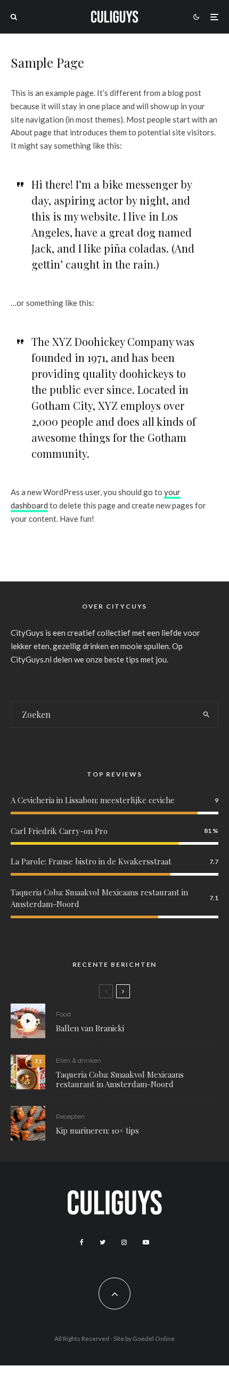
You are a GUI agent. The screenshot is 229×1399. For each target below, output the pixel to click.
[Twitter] (102, 1242)
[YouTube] (146, 1242)
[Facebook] (82, 1242)
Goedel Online (154, 1339)
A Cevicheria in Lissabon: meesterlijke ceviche (93, 800)
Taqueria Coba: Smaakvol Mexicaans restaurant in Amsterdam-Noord (120, 1079)
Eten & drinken (78, 1060)
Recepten (70, 1116)
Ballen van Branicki (90, 1028)
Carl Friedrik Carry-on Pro (59, 831)
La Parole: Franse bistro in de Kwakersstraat (91, 861)
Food (63, 1014)
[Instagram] (124, 1242)
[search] (206, 714)
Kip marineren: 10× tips (97, 1130)
